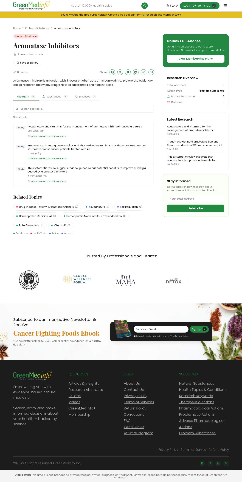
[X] (226, 463)
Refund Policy (219, 450)
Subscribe (195, 208)
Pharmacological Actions (201, 408)
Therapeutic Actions (196, 402)
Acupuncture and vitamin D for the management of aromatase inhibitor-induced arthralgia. (85, 126)
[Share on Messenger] (128, 72)
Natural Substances (196, 383)
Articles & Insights (84, 383)
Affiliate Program (138, 433)
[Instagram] (202, 463)
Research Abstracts (86, 389)
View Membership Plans (196, 59)
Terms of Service (193, 450)
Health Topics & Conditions (202, 389)
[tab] (26, 97)
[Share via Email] (151, 72)
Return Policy (135, 408)
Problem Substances (197, 433)
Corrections (134, 414)
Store (174, 6)
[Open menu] (225, 5)
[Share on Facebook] (112, 72)
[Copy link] (143, 72)
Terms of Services (139, 402)
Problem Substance (37, 28)
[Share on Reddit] (136, 72)
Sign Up (196, 329)
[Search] (144, 5)
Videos (74, 402)
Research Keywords (196, 395)
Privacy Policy (135, 395)
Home (17, 28)
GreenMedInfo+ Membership (82, 411)
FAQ (127, 420)
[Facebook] (210, 463)
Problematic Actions (197, 414)
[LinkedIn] (218, 463)
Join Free (204, 6)
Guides (75, 395)
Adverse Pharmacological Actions (202, 423)
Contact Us (134, 389)
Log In (187, 6)
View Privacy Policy (179, 336)
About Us (132, 383)
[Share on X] (120, 72)
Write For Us (134, 426)
